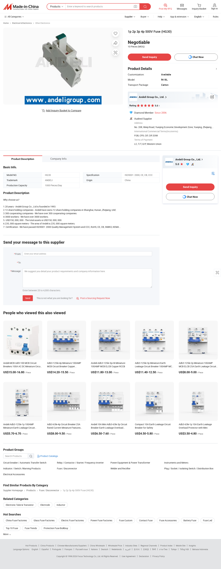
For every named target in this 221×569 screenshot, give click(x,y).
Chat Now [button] (198, 57)
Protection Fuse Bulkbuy (56, 528)
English (35, 549)
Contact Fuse (146, 520)
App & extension (178, 16)
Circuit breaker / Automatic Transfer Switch (24, 462)
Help (160, 16)
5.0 (177, 164)
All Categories (14, 16)
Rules (215, 16)
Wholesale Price (115, 545)
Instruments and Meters (176, 462)
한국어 (137, 549)
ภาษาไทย (163, 549)
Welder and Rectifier (120, 468)
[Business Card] (213, 173)
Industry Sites (131, 545)
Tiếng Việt (184, 549)
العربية (127, 549)
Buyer (143, 16)
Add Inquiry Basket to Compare (63, 110)
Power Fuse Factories (101, 520)
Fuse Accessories (168, 520)
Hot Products (31, 545)
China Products (47, 545)
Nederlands (117, 549)
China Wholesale (97, 545)
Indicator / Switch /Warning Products (22, 468)
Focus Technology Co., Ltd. (89, 556)
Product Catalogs (49, 456)
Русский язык (82, 549)
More (6, 534)
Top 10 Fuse (12, 528)
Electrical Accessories (14, 474)
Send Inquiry (149, 57)
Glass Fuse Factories (44, 520)
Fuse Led (207, 520)
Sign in (214, 8)
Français (68, 549)
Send (27, 298)
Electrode (45, 504)
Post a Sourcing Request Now (93, 298)
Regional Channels (149, 545)
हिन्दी (154, 549)
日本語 (146, 549)
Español (45, 549)
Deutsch (104, 549)
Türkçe (174, 549)
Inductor (61, 504)
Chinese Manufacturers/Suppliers (72, 545)
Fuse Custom (125, 520)
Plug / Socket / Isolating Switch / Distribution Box (188, 468)
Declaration (144, 556)
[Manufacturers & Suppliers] (21, 6)
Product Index (166, 545)
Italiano (94, 549)
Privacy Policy (158, 556)
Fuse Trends (31, 528)
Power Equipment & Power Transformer (130, 462)
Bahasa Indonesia (200, 549)
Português (56, 549)
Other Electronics (42, 23)
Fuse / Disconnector (67, 468)
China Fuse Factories (16, 520)
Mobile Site (180, 545)
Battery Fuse (189, 520)
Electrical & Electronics (22, 23)
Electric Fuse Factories (72, 520)
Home (6, 23)
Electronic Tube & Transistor (20, 504)
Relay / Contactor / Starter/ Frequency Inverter (80, 462)
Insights (192, 545)
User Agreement (129, 556)
